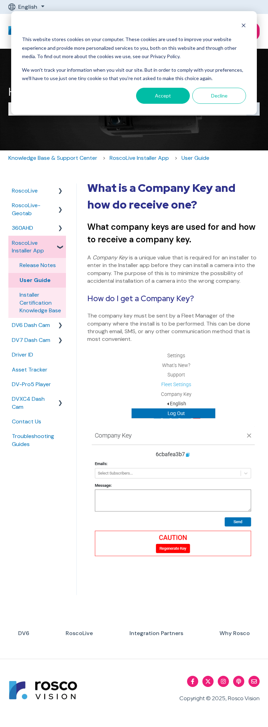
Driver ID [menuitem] (22, 354)
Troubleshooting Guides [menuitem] (33, 439)
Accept (163, 96)
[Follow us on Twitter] (208, 681)
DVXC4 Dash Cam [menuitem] (28, 402)
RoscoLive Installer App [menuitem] (28, 246)
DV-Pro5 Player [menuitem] (31, 384)
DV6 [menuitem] (23, 633)
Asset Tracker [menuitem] (29, 369)
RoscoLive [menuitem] (25, 190)
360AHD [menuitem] (22, 228)
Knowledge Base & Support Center (52, 158)
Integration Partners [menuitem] (156, 633)
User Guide (195, 158)
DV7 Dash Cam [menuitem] (31, 340)
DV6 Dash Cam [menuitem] (31, 325)
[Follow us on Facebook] (192, 681)
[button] (60, 191)
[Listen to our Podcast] (238, 681)
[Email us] (254, 681)
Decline (219, 96)
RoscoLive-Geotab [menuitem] (26, 209)
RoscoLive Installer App (139, 158)
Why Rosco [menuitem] (234, 633)
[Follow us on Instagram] (223, 681)
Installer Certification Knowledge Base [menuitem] (40, 302)
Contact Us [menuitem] (26, 421)
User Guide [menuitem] (35, 280)
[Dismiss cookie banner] (243, 26)
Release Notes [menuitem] (38, 265)
